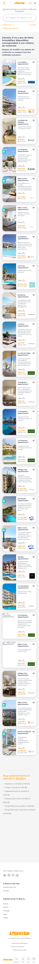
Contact (6, 891)
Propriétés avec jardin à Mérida (19, 806)
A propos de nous (9, 887)
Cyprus (5, 904)
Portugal (6, 911)
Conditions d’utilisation (17, 946)
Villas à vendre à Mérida (15, 787)
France (5, 907)
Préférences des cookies (19, 950)
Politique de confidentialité (19, 943)
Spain (5, 914)
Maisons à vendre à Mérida (17, 784)
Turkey (5, 918)
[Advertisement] (19, 839)
